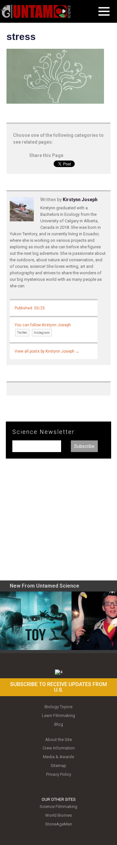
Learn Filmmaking (58, 715)
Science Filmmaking (58, 806)
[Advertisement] (58, 522)
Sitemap (58, 765)
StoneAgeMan (58, 824)
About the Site (58, 739)
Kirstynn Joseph (80, 199)
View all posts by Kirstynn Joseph (47, 351)
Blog (58, 724)
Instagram (42, 332)
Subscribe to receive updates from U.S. (58, 687)
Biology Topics (58, 706)
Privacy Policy (58, 774)
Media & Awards (58, 756)
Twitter (22, 332)
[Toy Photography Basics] (36, 621)
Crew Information (59, 748)
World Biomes (58, 815)
